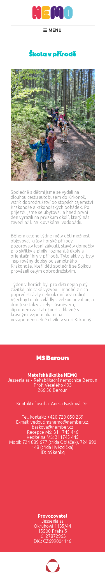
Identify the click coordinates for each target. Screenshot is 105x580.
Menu (54, 30)
